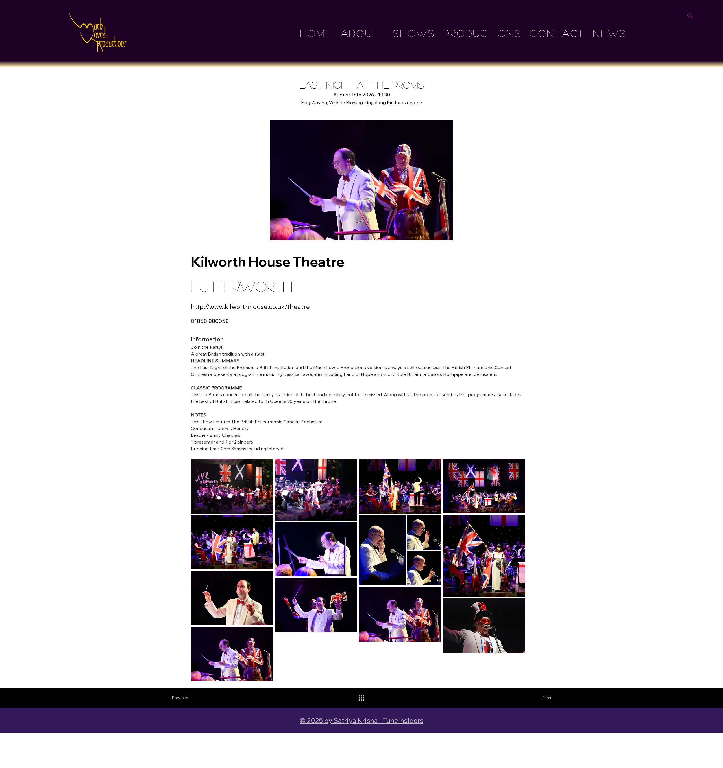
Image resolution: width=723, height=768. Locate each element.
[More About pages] (383, 33)
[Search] (690, 16)
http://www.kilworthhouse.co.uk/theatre (250, 306)
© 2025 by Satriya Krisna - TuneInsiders (361, 720)
